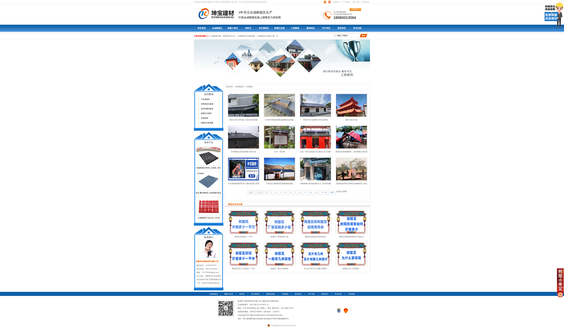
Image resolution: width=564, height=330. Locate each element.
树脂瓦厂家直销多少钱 (279, 237)
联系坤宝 (342, 28)
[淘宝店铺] (329, 2)
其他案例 (204, 118)
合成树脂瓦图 (215, 36)
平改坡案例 (205, 99)
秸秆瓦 (248, 28)
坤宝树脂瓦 (239, 87)
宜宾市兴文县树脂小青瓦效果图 (315, 120)
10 (311, 192)
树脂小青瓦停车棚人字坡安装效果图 (243, 120)
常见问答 (357, 28)
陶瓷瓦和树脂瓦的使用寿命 (315, 237)
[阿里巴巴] (325, 2)
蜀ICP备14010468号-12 (259, 305)
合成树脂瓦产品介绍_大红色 (209, 218)
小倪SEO (276, 312)
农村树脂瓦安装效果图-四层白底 (243, 152)
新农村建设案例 (207, 109)
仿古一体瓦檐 (279, 152)
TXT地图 (346, 2)
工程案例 (295, 28)
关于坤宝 (326, 28)
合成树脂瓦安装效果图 (246, 36)
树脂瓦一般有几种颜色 (279, 269)
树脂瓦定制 (279, 28)
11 (317, 192)
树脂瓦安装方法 (229, 36)
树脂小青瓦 (233, 28)
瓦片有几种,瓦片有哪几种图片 (315, 269)
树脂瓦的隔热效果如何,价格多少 (351, 237)
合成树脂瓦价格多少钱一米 (267, 36)
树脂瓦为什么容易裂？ (351, 269)
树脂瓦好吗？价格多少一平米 (243, 269)
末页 (332, 192)
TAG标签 (351, 294)
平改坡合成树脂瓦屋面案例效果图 (279, 184)
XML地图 (356, 2)
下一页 (324, 192)
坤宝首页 (202, 28)
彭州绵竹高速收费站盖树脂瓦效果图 (279, 120)
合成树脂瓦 (217, 28)
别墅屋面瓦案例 (207, 104)
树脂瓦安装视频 (207, 123)
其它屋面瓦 (264, 28)
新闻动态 (311, 28)
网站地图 (365, 2)
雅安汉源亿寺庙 (351, 120)
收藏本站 (336, 2)
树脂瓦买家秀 (206, 113)
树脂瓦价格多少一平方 (243, 237)
